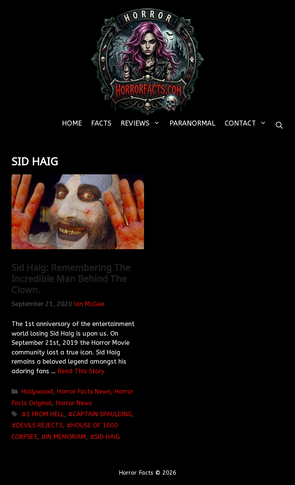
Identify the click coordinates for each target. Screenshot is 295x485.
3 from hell (45, 414)
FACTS (101, 123)
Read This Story (81, 371)
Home (72, 123)
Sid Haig (107, 436)
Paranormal (192, 123)
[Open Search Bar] (279, 125)
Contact (240, 123)
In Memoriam (66, 436)
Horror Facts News (84, 391)
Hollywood (37, 391)
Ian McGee (89, 304)
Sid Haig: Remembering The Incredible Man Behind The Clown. (71, 278)
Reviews (135, 123)
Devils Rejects (39, 425)
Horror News (74, 403)
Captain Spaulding (102, 414)
